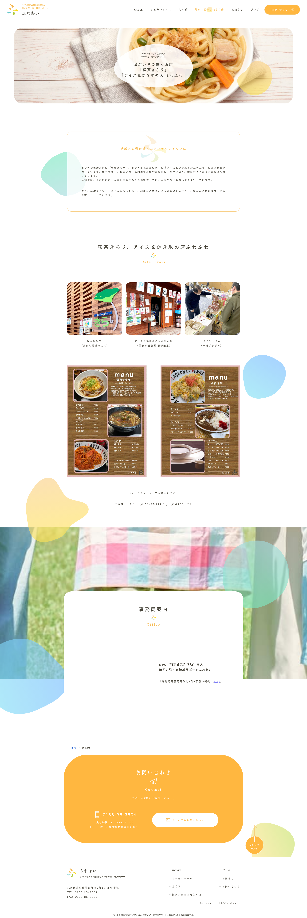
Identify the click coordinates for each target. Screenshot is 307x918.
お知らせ (237, 9)
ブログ (255, 9)
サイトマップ (205, 903)
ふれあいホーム (161, 9)
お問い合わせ (231, 886)
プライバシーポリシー (228, 903)
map (217, 681)
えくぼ (183, 9)
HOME (138, 9)
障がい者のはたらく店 (209, 9)
